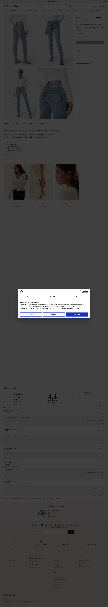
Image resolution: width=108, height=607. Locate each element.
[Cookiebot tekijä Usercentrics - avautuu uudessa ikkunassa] (81, 292)
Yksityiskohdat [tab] (54, 297)
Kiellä (31, 314)
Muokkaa (53, 314)
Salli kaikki (77, 314)
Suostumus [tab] (30, 297)
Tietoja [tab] (78, 297)
